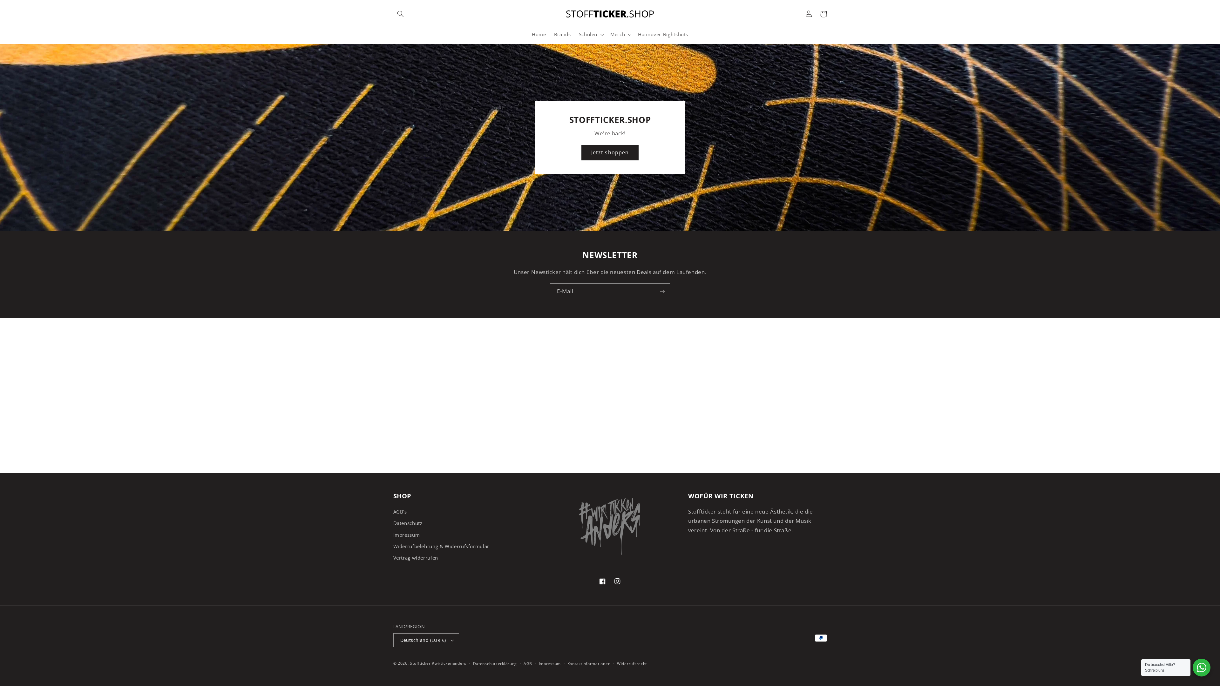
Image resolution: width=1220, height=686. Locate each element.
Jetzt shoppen (610, 152)
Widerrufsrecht (632, 663)
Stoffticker (420, 663)
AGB (528, 663)
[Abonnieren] (662, 291)
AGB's (400, 511)
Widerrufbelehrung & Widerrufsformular (441, 546)
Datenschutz (408, 523)
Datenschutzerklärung (495, 663)
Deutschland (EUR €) (423, 640)
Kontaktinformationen (589, 663)
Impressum (406, 535)
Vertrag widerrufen (415, 558)
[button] (400, 14)
